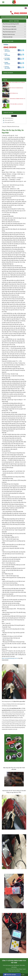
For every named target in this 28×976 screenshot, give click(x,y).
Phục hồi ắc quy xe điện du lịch (9, 29)
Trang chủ (4, 126)
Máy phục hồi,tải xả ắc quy (9, 34)
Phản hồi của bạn (11, 974)
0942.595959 (7, 51)
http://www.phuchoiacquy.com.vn (10, 658)
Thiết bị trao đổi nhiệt (7, 37)
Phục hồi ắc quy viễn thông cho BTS (11, 24)
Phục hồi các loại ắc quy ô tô (9, 31)
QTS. (23, 974)
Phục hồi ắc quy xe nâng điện (9, 26)
